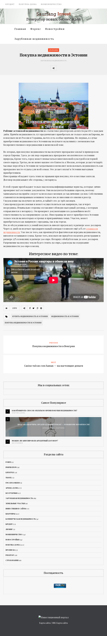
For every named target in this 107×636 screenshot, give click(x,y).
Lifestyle (10, 472)
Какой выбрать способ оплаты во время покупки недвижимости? (44, 410)
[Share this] (59, 68)
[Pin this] (78, 68)
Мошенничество (51, 4)
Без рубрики (17, 443)
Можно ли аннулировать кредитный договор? (35, 441)
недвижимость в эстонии (65, 316)
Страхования (12, 560)
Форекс (35, 29)
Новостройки (55, 29)
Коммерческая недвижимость (21, 519)
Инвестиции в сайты (16, 508)
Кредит (10, 4)
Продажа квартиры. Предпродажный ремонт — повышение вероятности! (54, 424)
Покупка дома (28, 4)
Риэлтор (10, 555)
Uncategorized (13, 483)
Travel (9, 477)
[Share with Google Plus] (72, 68)
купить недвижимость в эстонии (30, 316)
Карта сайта (45, 623)
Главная (20, 29)
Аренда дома (48, 428)
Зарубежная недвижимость (34, 38)
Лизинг (9, 529)
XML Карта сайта (60, 623)
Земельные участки (15, 503)
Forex (8, 462)
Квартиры (60, 428)
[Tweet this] (66, 68)
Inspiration (11, 467)
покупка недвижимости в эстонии (23, 323)
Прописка (10, 550)
